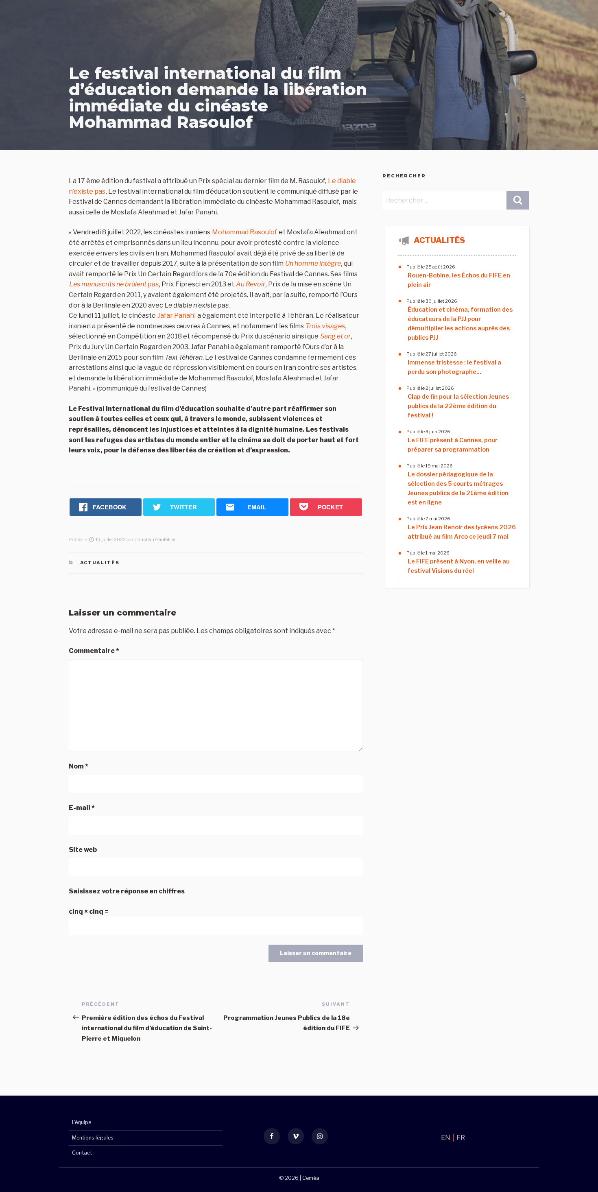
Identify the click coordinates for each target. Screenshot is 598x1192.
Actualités (100, 562)
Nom (78, 766)
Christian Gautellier (155, 539)
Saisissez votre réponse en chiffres (127, 891)
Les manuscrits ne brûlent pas (114, 284)
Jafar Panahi (176, 315)
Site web (83, 850)
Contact (82, 1153)
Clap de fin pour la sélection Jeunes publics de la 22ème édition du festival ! (458, 406)
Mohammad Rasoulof (245, 232)
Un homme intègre (313, 263)
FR (460, 1138)
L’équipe (81, 1122)
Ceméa (310, 1178)
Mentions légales (92, 1138)
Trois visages (325, 326)
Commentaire (94, 651)
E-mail (82, 808)
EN (446, 1138)
